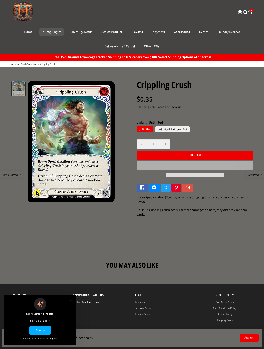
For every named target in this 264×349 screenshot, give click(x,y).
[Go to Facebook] (142, 188)
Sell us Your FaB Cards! (120, 46)
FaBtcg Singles (51, 32)
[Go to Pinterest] (176, 188)
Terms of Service (144, 308)
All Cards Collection (27, 64)
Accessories (182, 32)
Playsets (137, 32)
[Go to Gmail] (187, 188)
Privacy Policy (142, 314)
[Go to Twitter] (166, 188)
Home (28, 32)
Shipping (143, 107)
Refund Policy (224, 314)
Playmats (158, 32)
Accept (249, 337)
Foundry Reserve (228, 32)
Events (203, 32)
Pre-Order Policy (225, 302)
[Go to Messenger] (154, 188)
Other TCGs (151, 46)
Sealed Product (111, 32)
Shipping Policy (224, 320)
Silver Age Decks (81, 32)
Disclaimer (140, 302)
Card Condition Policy (225, 308)
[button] (195, 165)
